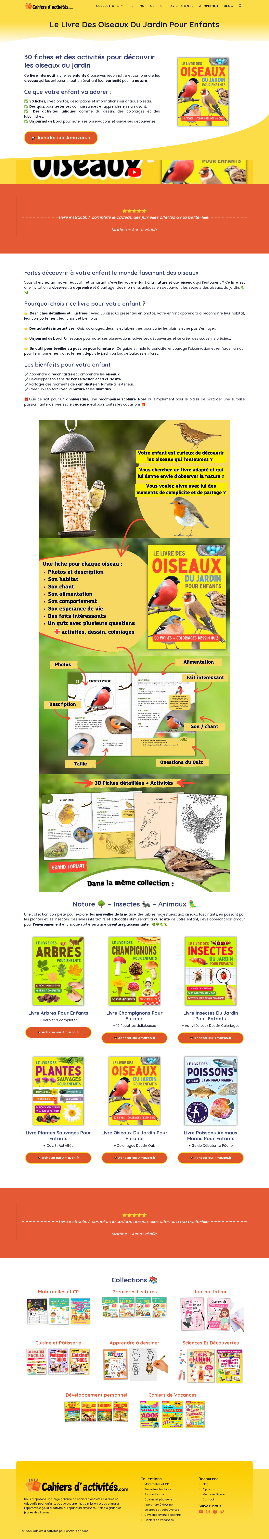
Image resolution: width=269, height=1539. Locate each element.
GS (152, 6)
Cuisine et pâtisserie (158, 1499)
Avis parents (182, 6)
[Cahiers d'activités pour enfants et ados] (48, 6)
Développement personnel (163, 1515)
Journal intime (154, 1494)
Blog (228, 6)
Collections (107, 6)
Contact (208, 1499)
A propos (209, 1489)
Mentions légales (214, 1494)
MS (142, 6)
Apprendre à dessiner (159, 1505)
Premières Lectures (158, 1489)
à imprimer (208, 6)
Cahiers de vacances (159, 1520)
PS (132, 6)
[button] (240, 6)
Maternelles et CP (157, 1484)
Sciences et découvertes (162, 1510)
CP (162, 6)
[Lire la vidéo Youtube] (134, 172)
